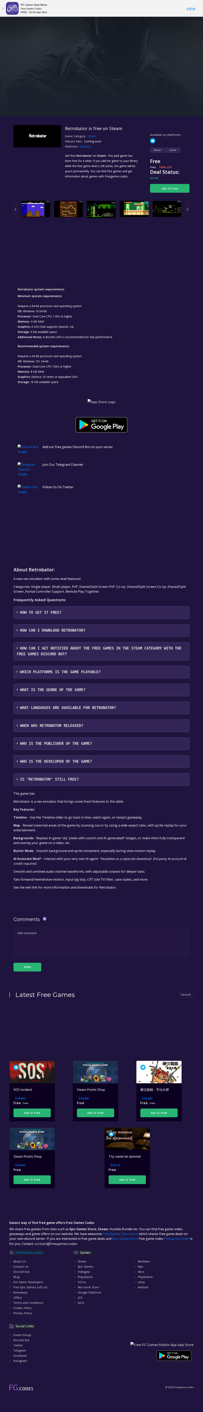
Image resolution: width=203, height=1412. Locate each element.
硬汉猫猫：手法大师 (154, 1089)
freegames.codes (176, 1238)
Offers (17, 1297)
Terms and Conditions (28, 1303)
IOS (80, 1297)
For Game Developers (28, 1282)
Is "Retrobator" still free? (49, 779)
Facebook (20, 1356)
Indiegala (84, 1272)
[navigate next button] (188, 209)
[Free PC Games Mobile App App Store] (162, 1345)
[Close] (3, 8)
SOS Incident (22, 1089)
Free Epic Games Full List (30, 1287)
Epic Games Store (125, 1238)
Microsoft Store (88, 1287)
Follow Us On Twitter (58, 487)
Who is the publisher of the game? (56, 743)
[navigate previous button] (15, 209)
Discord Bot (21, 1272)
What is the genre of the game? (52, 690)
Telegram (19, 1350)
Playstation (85, 1277)
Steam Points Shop (91, 1089)
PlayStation (145, 1277)
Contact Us (20, 1266)
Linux (141, 1282)
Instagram (20, 1361)
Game (172, 150)
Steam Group (22, 1335)
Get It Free (170, 188)
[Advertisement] (101, 88)
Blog (16, 1277)
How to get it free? (40, 612)
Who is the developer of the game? (56, 761)
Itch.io (115, 1165)
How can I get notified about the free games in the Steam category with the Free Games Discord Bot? (99, 651)
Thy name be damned (125, 1156)
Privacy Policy (22, 1313)
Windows (85, 146)
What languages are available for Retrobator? (68, 707)
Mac (141, 1266)
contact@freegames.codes (55, 1244)
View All (186, 994)
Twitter (18, 1345)
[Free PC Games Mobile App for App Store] (102, 402)
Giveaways (20, 1292)
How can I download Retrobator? (52, 630)
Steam (92, 136)
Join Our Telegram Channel (62, 464)
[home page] (21, 1387)
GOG (81, 1303)
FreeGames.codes (29, 1252)
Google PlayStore (89, 1292)
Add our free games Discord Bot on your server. (77, 447)
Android (143, 1287)
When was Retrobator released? (51, 725)
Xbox (141, 1272)
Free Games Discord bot (120, 1234)
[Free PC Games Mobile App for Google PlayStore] (101, 424)
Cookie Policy (22, 1308)
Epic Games (86, 1266)
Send (27, 967)
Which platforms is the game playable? (60, 672)
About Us (19, 1261)
